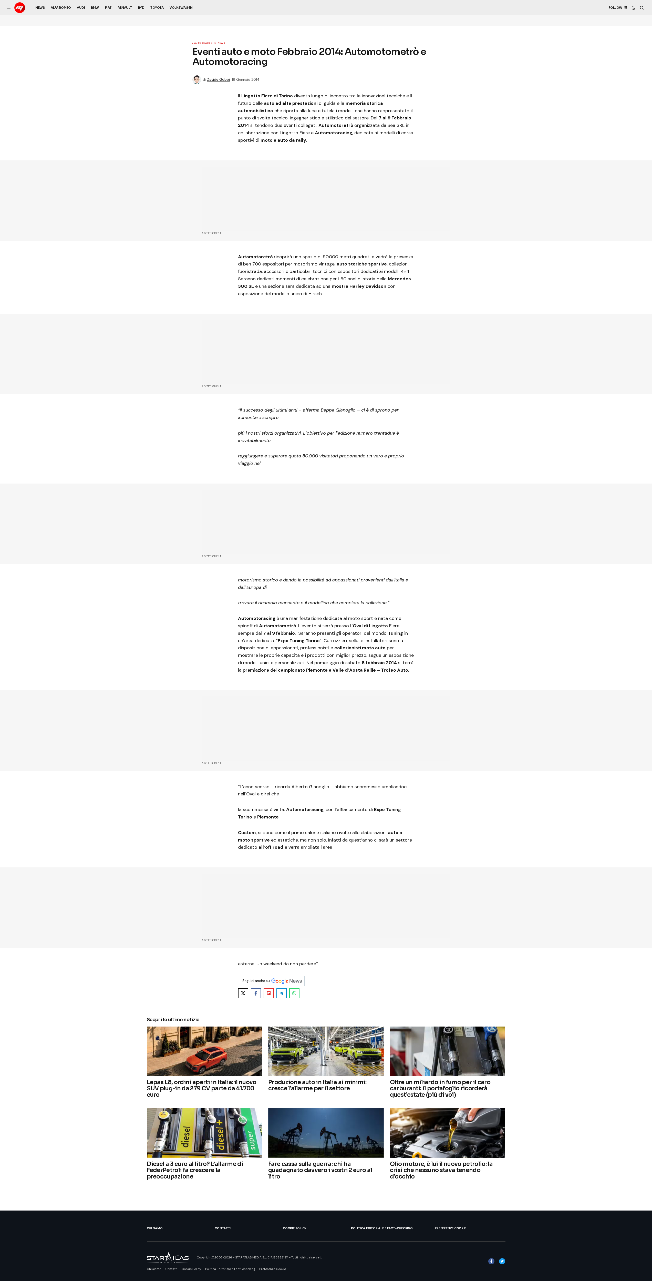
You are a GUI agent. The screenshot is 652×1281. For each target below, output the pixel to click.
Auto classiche (205, 43)
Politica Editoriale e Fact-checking (382, 1228)
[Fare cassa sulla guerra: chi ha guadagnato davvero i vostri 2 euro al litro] (326, 1133)
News (221, 43)
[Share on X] (243, 993)
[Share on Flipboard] (269, 993)
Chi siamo (155, 1228)
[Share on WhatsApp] (294, 993)
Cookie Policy (294, 1228)
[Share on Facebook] (256, 993)
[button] (9, 8)
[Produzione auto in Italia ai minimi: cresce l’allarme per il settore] (326, 1051)
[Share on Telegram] (281, 993)
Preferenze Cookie (450, 1228)
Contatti (223, 1228)
